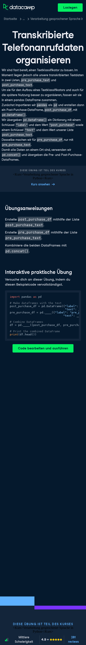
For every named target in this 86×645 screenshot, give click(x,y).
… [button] (24, 19)
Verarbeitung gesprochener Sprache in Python (56, 19)
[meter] (52, 639)
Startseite (10, 19)
